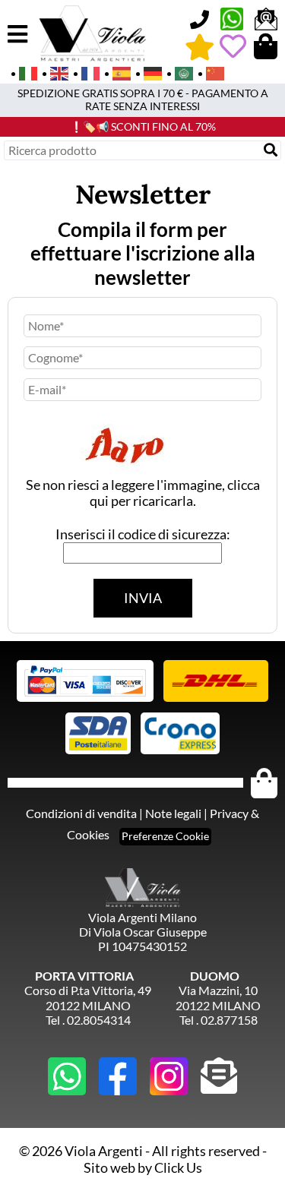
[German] (147, 72)
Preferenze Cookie (165, 835)
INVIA (143, 597)
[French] (85, 72)
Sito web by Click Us (143, 1167)
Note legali (173, 813)
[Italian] (23, 72)
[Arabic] (179, 72)
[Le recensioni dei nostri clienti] (199, 46)
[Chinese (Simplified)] (210, 72)
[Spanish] (116, 72)
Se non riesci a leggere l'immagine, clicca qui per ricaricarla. (143, 493)
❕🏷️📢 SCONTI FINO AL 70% (143, 126)
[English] (54, 72)
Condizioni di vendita (81, 813)
